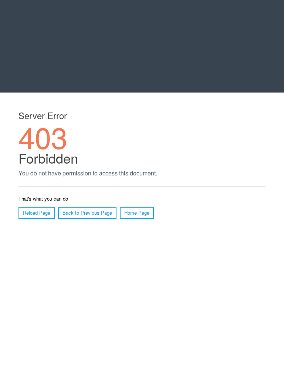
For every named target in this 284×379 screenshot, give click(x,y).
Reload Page (36, 212)
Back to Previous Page (87, 212)
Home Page (136, 212)
